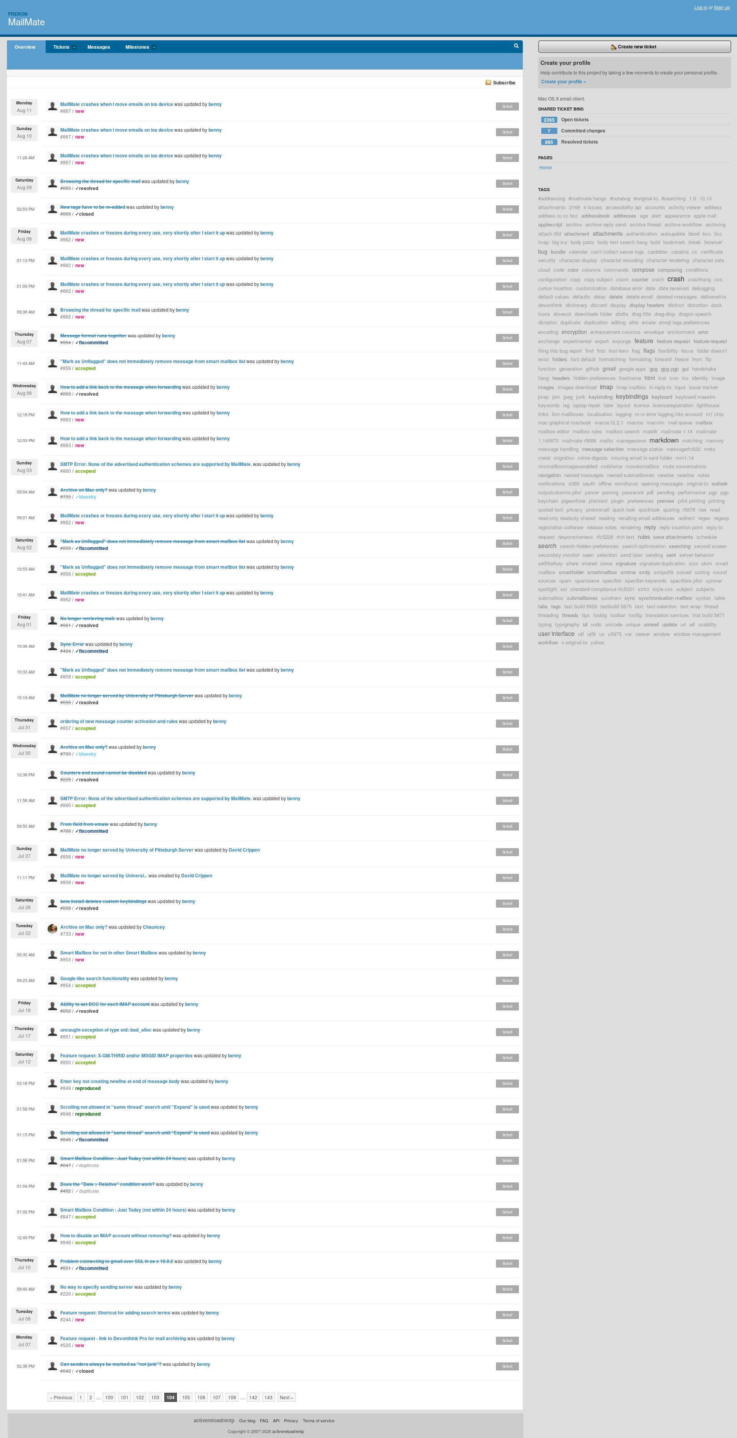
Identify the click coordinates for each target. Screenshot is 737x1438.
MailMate (26, 21)
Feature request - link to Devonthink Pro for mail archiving (123, 1338)
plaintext (598, 500)
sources (547, 580)
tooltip (635, 615)
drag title (641, 313)
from (697, 359)
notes (703, 475)
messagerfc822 (683, 448)
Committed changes (576, 130)
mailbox (704, 422)
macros (635, 422)
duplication (596, 322)
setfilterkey (550, 563)
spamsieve (587, 580)
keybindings (632, 396)
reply (650, 527)
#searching (673, 198)
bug (542, 251)
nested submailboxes (630, 475)
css (718, 279)
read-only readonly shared (566, 518)
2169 (574, 207)
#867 (65, 110)
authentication (641, 233)
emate (649, 322)
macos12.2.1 (609, 422)
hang (543, 377)
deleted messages (676, 296)
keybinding (601, 396)
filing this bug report (560, 350)
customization (591, 288)
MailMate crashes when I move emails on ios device (116, 104)
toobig (600, 615)
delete (616, 296)
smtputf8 (663, 572)
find (589, 350)
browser (713, 242)
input (680, 387)
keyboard (662, 396)
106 (201, 1397)
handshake (704, 368)
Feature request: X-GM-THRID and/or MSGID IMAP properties (126, 1055)
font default (583, 359)
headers (561, 377)
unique (633, 624)
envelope (654, 331)
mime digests (593, 457)
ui (585, 624)
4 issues (592, 207)
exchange (549, 341)
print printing (691, 500)
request (546, 536)
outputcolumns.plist (560, 492)
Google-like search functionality (94, 978)
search (547, 545)
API (276, 1420)
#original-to (646, 198)
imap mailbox (631, 387)
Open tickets (566, 119)
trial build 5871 (708, 615)
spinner (714, 580)
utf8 (591, 633)
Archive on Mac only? (83, 926)
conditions (697, 269)
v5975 (614, 633)
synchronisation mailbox (665, 597)
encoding (548, 331)
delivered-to (713, 296)
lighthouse (708, 405)
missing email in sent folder (641, 457)
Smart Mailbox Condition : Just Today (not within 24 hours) (123, 1209)
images (546, 387)
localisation (599, 414)
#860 (65, 470)
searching (680, 546)
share (572, 563)
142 (253, 1397)
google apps (632, 368)
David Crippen (244, 849)
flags (649, 350)
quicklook (649, 509)
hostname (630, 377)
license (641, 405)
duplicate (570, 322)
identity (700, 377)
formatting (640, 359)
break (695, 242)
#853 (65, 959)
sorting (702, 572)
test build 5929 (580, 606)
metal (544, 457)
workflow (548, 642)
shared (589, 563)
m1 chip (715, 414)
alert (656, 215)
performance (692, 492)
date (650, 288)
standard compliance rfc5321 (602, 589)
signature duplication (662, 563)
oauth (589, 483)
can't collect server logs (617, 251)
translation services (667, 615)
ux (602, 633)
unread (651, 624)
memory (715, 440)
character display (578, 260)
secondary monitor (558, 554)
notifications (551, 483)
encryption (574, 331)
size (693, 563)
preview (665, 500)
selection (607, 554)
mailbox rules (587, 431)
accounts (655, 207)
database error (626, 288)
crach (658, 279)
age (644, 215)
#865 (65, 316)
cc (694, 251)
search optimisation (644, 546)
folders (559, 359)
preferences (641, 500)
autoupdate (673, 233)
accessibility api (623, 207)
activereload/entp (214, 1420)
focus (687, 350)
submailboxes (582, 597)
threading (548, 615)
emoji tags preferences (684, 322)
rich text (625, 536)
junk (580, 396)
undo (596, 624)
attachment (576, 233)
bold (655, 242)
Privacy (291, 1420)
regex (704, 518)
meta (709, 448)
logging (623, 414)
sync (630, 597)
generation (570, 368)
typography (567, 624)
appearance (677, 215)
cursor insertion (555, 288)
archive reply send (605, 224)
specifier (612, 580)
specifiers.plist (686, 580)
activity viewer (685, 207)
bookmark (674, 242)
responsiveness (575, 536)
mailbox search (623, 431)
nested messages (584, 475)
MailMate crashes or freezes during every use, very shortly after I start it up (142, 232)
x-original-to (574, 642)
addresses (624, 215)
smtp (644, 572)
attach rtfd (549, 233)
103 (155, 1397)
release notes (602, 527)
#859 (65, 368)
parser (592, 492)
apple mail (705, 215)
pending (665, 492)
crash (676, 278)
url (692, 624)
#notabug (620, 198)
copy (575, 279)
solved (684, 572)
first (601, 350)
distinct (676, 305)
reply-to (714, 527)
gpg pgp (670, 368)
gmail (609, 368)
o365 (573, 483)
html (649, 377)
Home (545, 167)
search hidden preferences (589, 546)
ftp (708, 359)
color (573, 269)
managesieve (631, 440)
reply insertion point (681, 527)
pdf (650, 492)
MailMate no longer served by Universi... (103, 875)
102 (140, 1397)
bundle (558, 251)
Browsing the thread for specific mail (100, 309)
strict (643, 589)
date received (674, 288)
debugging (703, 288)
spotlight (547, 589)
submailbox (550, 597)
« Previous (61, 1397)
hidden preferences (594, 377)
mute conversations (685, 466)
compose (643, 269)
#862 (65, 239)
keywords (549, 405)
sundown (611, 597)
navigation (549, 475)
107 (217, 1397)
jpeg (568, 396)
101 (125, 1397)
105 (186, 1397)
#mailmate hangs (587, 198)
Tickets (57, 47)
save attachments (673, 536)
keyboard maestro (696, 396)
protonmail (597, 509)
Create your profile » (563, 81)
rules (644, 536)
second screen (710, 546)
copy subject (598, 279)
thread (711, 606)
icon (674, 377)
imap (606, 386)
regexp (721, 518)
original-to (697, 483)
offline (604, 483)
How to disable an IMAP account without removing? (116, 1235)
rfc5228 (605, 536)
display (618, 305)
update (669, 624)
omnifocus (626, 483)
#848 (65, 1113)
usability (707, 624)
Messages (99, 46)
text (639, 606)
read (715, 509)
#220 (65, 1293)
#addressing (551, 198)
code (559, 269)
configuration (552, 279)
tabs (543, 606)
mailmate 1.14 (676, 431)
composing (670, 269)
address (713, 207)
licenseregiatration (673, 405)
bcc (707, 233)
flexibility (668, 350)
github (592, 368)
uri (683, 624)
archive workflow (683, 224)
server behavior (696, 554)
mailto (606, 440)
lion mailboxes (568, 414)
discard (599, 305)
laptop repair (586, 405)
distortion (697, 305)
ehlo (633, 322)
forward (663, 359)
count (622, 279)
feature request (673, 341)
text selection (662, 606)
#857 (65, 728)
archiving (715, 224)
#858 (65, 856)
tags (556, 606)
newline (685, 475)
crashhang (699, 279)
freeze (682, 359)
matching (692, 440)
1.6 (692, 198)
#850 (65, 1062)
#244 (65, 1319)
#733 (65, 933)
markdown (664, 439)
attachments (608, 233)
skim (706, 563)
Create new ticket (636, 46)
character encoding (622, 260)
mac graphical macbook (564, 422)
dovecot (562, 313)
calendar (578, 251)
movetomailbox (642, 466)
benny (215, 104)
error (703, 331)
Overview (25, 46)
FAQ (264, 1420)
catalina (680, 251)
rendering (630, 527)
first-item (618, 350)
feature (644, 340)
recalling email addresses (646, 518)
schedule (707, 536)
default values (553, 296)
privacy (575, 509)
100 (109, 1397)
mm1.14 (685, 457)
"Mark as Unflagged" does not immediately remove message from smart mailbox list (152, 361)
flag (636, 350)
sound (720, 572)
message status (645, 448)
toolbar (617, 615)
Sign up (722, 7)
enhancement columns (615, 331)
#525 (65, 1345)
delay (600, 296)
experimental (577, 341)
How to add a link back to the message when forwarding (120, 412)
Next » (286, 1397)
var (628, 633)
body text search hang (622, 242)
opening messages (662, 483)
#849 (65, 1088)
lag (566, 405)
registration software (560, 527)
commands (616, 269)
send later (631, 554)
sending (654, 554)
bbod (694, 233)
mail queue (680, 422)
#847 (65, 1216)
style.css (663, 589)
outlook (720, 483)
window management (697, 633)
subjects (705, 589)
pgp (713, 492)
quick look (624, 509)
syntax (703, 597)
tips (586, 615)
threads (570, 615)
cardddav (658, 251)
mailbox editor (553, 431)
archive (574, 224)
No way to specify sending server (96, 1286)
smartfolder (571, 572)
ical (662, 377)
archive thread (645, 224)
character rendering (667, 260)
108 (232, 1397)
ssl (563, 589)
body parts (582, 242)
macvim (655, 422)
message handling (558, 448)
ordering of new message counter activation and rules (119, 721)
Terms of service (318, 1420)
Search (516, 46)
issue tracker (703, 387)
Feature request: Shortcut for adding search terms (115, 1312)
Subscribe (504, 82)
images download (577, 387)
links (543, 414)
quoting (671, 509)
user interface (556, 633)
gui (685, 368)
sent (671, 554)
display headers (647, 305)
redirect (686, 518)
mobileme (611, 466)
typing (545, 624)
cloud (544, 269)
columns (591, 269)
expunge (621, 341)
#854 (65, 985)
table (719, 597)
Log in (700, 7)
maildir (650, 431)
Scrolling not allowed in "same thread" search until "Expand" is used (135, 1106)
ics (685, 377)
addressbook (596, 215)
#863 (65, 419)
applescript (550, 224)
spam (565, 580)
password (632, 492)
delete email (639, 296)
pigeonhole (573, 500)
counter (640, 279)
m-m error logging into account (668, 414)
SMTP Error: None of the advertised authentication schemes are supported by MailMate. (156, 464)
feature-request (710, 341)
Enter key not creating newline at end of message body (120, 1081)
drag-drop (664, 313)
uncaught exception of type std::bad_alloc (106, 1029)
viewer (642, 633)
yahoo (597, 642)
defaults (581, 296)
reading (607, 518)
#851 (65, 1036)
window (661, 633)
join (556, 396)
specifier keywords (646, 580)
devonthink (550, 305)
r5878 (689, 509)
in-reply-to (660, 387)
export (602, 341)
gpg (653, 368)
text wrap (690, 606)
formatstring (612, 359)
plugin (617, 500)
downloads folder (593, 313)
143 (268, 1397)
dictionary (576, 305)
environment (681, 331)
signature (626, 563)
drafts (622, 313)
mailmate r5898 (579, 440)
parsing (610, 492)
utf (581, 633)
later (608, 405)
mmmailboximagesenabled (567, 466)
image (718, 377)
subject (684, 589)
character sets (708, 260)
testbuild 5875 (615, 606)
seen (588, 554)
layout (623, 405)
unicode (613, 624)
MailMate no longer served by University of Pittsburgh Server (126, 849)
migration (564, 457)
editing (618, 322)
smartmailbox (602, 572)
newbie (666, 475)
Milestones (133, 47)
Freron (18, 13)
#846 (65, 1242)
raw (703, 509)
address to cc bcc (558, 215)
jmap (543, 396)
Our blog (247, 1420)
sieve (606, 563)
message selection (603, 448)
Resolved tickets (571, 141)
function (547, 368)
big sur (559, 242)
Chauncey (154, 926)
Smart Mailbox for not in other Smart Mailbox (108, 952)
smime (628, 572)
